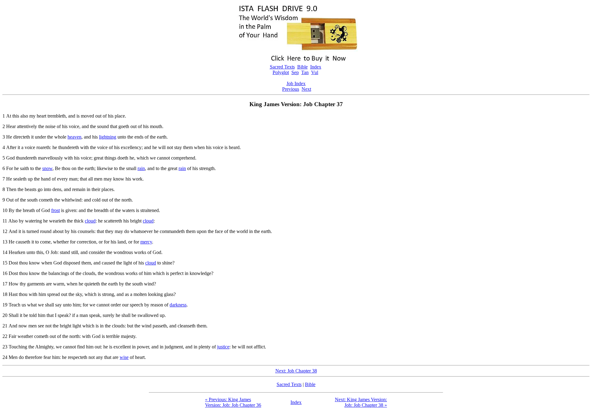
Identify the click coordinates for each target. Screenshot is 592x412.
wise (124, 357)
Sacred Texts (282, 66)
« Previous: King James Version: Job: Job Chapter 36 (233, 402)
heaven (74, 136)
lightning (107, 136)
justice (223, 346)
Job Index (296, 83)
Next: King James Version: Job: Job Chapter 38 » (361, 402)
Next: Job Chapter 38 (296, 370)
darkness (178, 304)
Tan (305, 72)
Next (306, 89)
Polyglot (281, 72)
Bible (302, 66)
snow (47, 168)
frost (55, 210)
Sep (295, 72)
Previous (290, 89)
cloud (90, 220)
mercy (146, 241)
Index (315, 66)
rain (141, 168)
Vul (314, 72)
